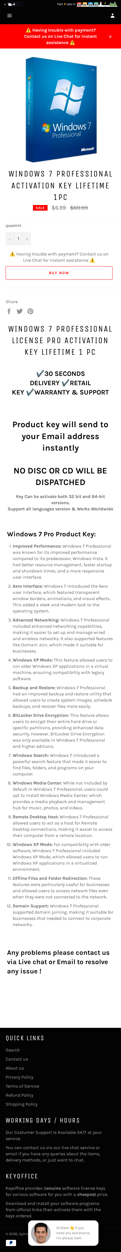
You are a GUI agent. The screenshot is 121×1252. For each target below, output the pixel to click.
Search (13, 1050)
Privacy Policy (19, 1077)
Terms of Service (22, 1086)
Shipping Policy (21, 1104)
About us (15, 1068)
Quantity (13, 226)
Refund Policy (19, 1095)
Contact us (17, 1059)
